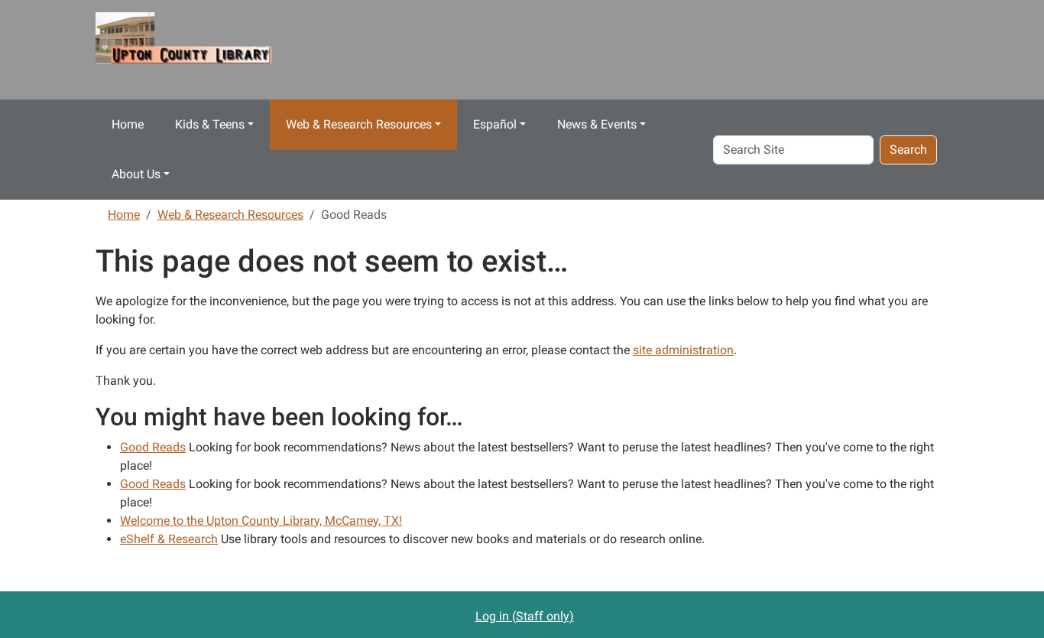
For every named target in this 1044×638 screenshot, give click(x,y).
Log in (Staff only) (524, 616)
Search (908, 149)
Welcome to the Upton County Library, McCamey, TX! (261, 520)
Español (495, 124)
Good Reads (153, 447)
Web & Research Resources (359, 124)
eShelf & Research (169, 539)
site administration (683, 350)
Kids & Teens (210, 124)
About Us (136, 174)
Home (128, 124)
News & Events (597, 124)
